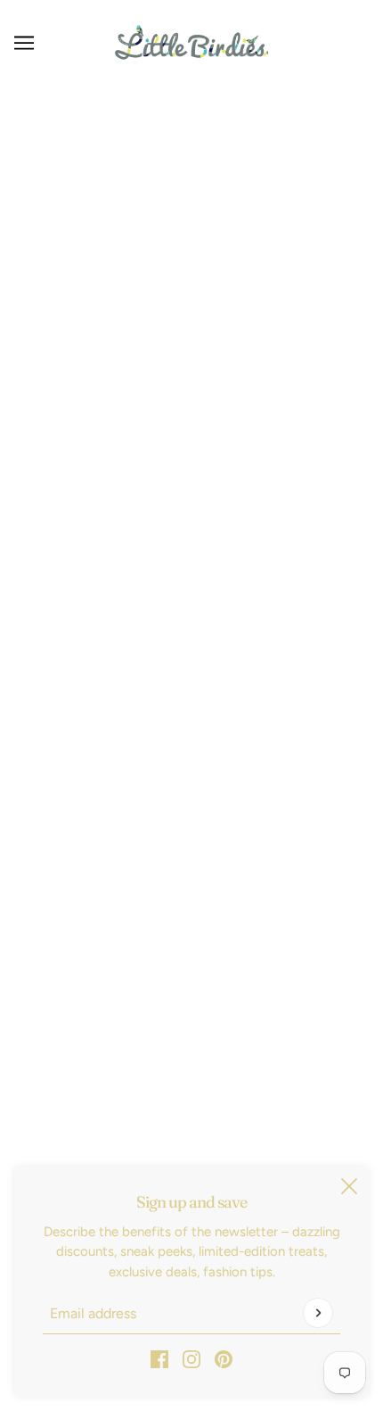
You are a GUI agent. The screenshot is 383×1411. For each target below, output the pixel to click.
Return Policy (191, 766)
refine (331, 209)
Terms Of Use (191, 848)
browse (56, 209)
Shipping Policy (191, 794)
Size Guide (191, 875)
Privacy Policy (192, 821)
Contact (191, 903)
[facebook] (159, 1359)
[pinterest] (223, 1359)
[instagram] (191, 1359)
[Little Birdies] (191, 42)
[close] (349, 1186)
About (191, 929)
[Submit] (318, 1313)
